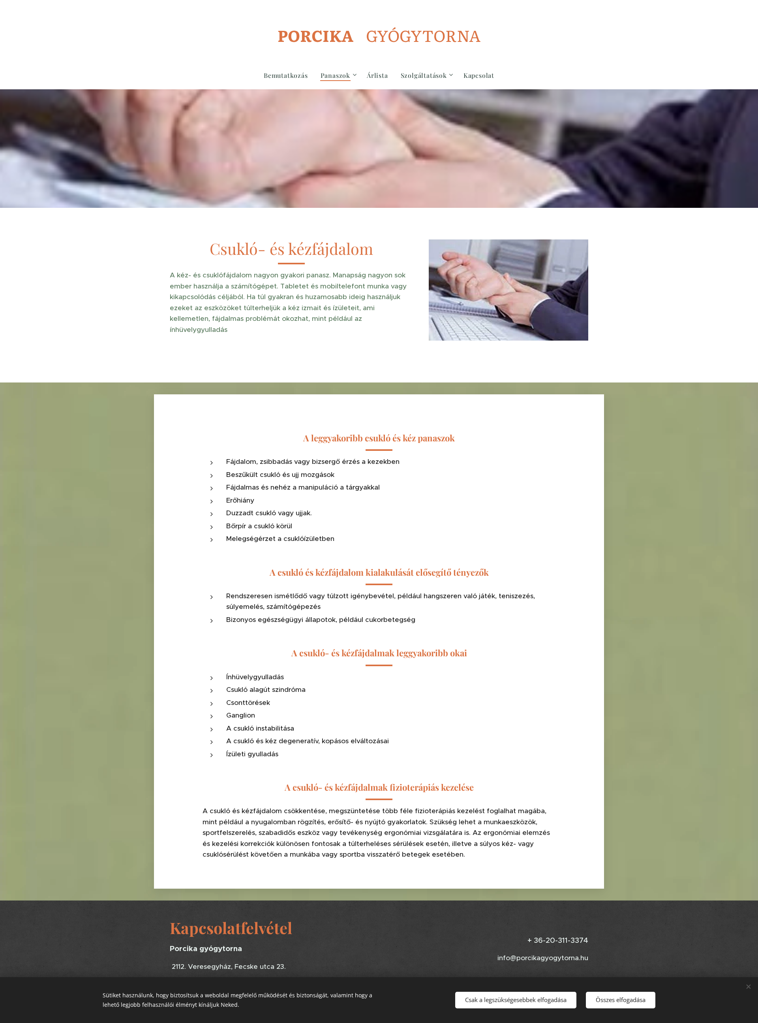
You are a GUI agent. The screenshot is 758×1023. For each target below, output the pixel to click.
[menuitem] (289, 75)
